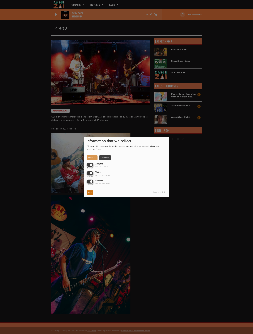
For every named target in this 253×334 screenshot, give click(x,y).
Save (90, 192)
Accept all (92, 157)
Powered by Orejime (160, 192)
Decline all (105, 157)
